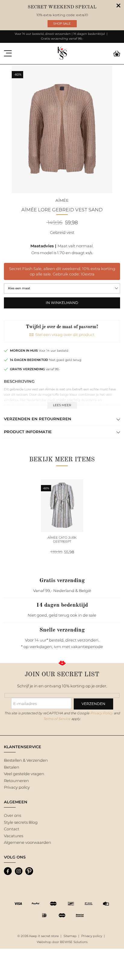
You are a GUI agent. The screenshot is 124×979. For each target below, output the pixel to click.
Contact (11, 828)
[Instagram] (19, 871)
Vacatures (13, 835)
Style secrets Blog (21, 822)
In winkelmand (62, 303)
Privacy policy (17, 787)
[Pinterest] (29, 871)
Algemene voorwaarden (27, 842)
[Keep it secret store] (62, 53)
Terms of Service (56, 719)
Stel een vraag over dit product (65, 334)
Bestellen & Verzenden (26, 760)
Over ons (12, 815)
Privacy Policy (101, 713)
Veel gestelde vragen (24, 773)
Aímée (62, 200)
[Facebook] (8, 871)
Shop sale (62, 23)
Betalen (11, 767)
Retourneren (16, 780)
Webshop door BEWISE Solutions (62, 942)
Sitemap (70, 936)
